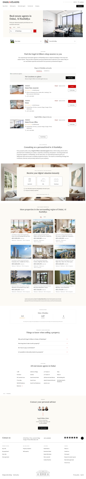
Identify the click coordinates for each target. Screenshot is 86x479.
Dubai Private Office (31, 122)
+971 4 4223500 (47, 438)
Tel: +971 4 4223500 (43, 423)
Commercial (30, 6)
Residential (39, 70)
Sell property (13, 6)
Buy (10, 27)
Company (37, 6)
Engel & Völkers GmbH (42, 298)
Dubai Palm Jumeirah (31, 88)
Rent (14, 27)
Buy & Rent (5, 6)
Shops (18, 27)
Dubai (27, 103)
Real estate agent (21, 6)
